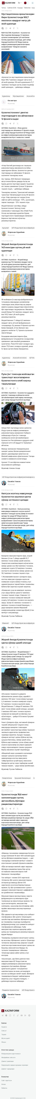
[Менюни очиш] (32, 2)
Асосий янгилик (19, 358)
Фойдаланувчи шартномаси (10, 1054)
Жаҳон (3, 1042)
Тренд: (3, 7)
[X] (17, 28)
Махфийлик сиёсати (8, 1057)
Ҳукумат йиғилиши (23, 778)
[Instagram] (2, 28)
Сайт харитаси (6, 1080)
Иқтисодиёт (5, 1038)
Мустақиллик (18, 96)
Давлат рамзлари (7, 1061)
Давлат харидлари (7, 1069)
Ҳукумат (5, 228)
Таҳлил (3, 1034)
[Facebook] (14, 28)
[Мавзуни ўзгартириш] (26, 2)
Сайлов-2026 (11, 8)
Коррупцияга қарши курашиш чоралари (14, 1065)
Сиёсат (4, 1031)
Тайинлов (27, 8)
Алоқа (3, 1084)
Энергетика (7, 778)
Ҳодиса (4, 1027)
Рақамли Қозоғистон (10, 990)
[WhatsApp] (6, 28)
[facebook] (14, 1015)
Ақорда (20, 8)
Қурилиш (6, 96)
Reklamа (4, 1088)
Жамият (5, 623)
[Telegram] (10, 28)
